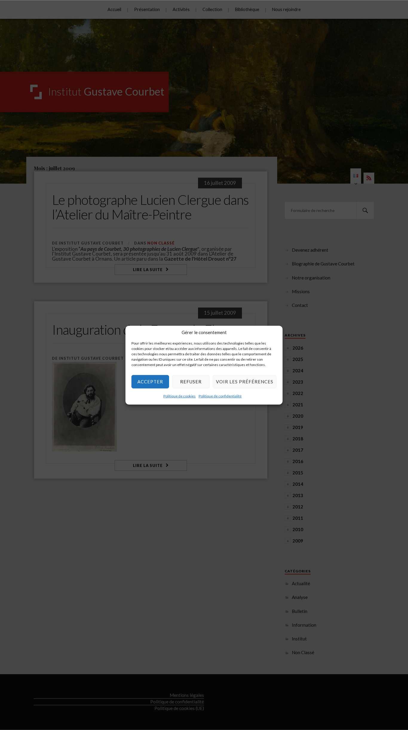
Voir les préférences (244, 381)
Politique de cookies (179, 396)
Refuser (191, 381)
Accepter (150, 381)
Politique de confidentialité (220, 396)
